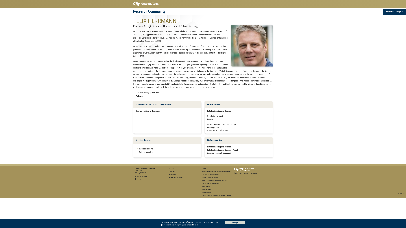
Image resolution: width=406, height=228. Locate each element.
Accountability (206, 189)
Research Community (149, 11)
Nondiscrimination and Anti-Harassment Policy (216, 171)
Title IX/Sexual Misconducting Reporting (214, 180)
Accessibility (206, 186)
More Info (195, 225)
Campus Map (141, 179)
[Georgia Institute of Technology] (203, 4)
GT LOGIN (403, 194)
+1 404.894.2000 (142, 176)
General (171, 169)
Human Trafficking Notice (210, 177)
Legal (204, 169)
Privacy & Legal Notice (210, 222)
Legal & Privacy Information (210, 174)
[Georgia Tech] (244, 168)
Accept (235, 222)
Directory (171, 171)
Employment (172, 174)
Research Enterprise (394, 11)
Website (139, 96)
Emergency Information (176, 177)
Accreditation (206, 192)
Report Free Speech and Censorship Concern (216, 195)
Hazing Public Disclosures (210, 183)
